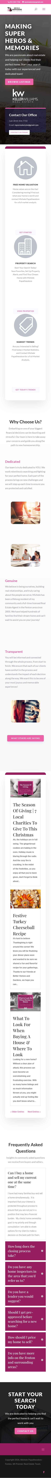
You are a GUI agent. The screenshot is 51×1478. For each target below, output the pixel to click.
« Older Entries (17, 1112)
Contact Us (25, 1431)
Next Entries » (34, 1112)
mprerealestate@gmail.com (26, 125)
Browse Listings (19, 82)
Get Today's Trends (26, 390)
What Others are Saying (25, 738)
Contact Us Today (19, 132)
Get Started (25, 232)
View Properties (25, 311)
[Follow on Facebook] (44, 1472)
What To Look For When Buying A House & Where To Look (22, 1036)
